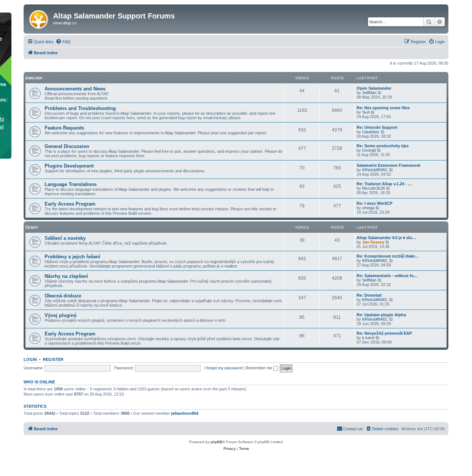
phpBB (216, 442)
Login (30, 359)
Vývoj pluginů (61, 315)
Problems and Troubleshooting (80, 108)
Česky (31, 227)
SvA (365, 112)
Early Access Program (70, 204)
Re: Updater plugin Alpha (381, 315)
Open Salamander (374, 88)
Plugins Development (69, 166)
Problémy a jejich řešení (72, 256)
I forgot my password (223, 368)
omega (368, 208)
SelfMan (369, 92)
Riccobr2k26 (373, 188)
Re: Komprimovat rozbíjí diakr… (388, 256)
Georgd (369, 150)
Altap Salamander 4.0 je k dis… (386, 237)
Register (53, 359)
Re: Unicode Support (377, 127)
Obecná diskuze (63, 296)
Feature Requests (64, 128)
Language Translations (71, 184)
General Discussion (67, 146)
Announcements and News (75, 89)
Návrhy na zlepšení (66, 276)
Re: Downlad (369, 295)
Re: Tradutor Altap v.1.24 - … (384, 184)
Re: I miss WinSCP (374, 203)
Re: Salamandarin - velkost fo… (387, 275)
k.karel (368, 337)
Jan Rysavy (373, 242)
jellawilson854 (184, 413)
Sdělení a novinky (65, 238)
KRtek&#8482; (375, 170)
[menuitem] (63, 41)
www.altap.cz (65, 23)
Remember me (259, 368)
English (33, 78)
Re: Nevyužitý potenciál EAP (384, 333)
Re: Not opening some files (383, 108)
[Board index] (39, 18)
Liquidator (370, 132)
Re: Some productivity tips (383, 146)
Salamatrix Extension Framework (388, 165)
